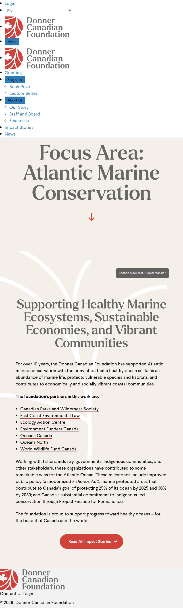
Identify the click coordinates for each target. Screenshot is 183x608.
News (10, 134)
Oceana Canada (36, 435)
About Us (15, 100)
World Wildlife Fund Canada (48, 449)
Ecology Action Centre (42, 422)
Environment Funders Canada (49, 429)
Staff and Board (24, 114)
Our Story (19, 107)
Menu (12, 41)
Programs (15, 79)
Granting (13, 72)
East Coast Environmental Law (50, 415)
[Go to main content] (91, 217)
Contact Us (11, 593)
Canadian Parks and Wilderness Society (59, 409)
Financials (19, 121)
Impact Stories (19, 127)
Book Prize (19, 86)
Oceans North (34, 442)
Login (10, 3)
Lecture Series (23, 93)
